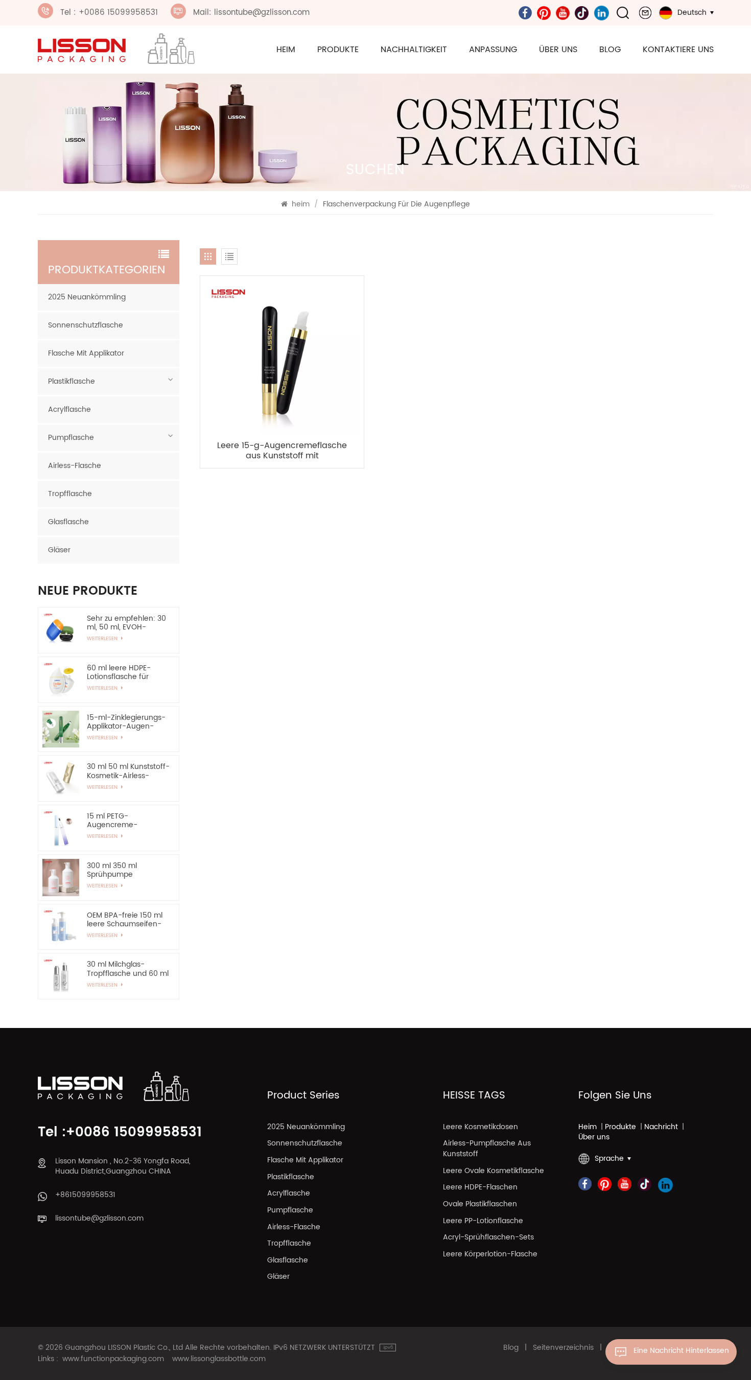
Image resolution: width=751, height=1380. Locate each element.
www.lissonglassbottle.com (219, 1359)
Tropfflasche (70, 494)
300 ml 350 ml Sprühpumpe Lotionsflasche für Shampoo (118, 870)
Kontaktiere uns (678, 49)
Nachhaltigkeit (414, 49)
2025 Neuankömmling (87, 297)
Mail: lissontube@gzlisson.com (251, 12)
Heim (587, 1127)
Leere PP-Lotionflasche (483, 1221)
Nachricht (661, 1127)
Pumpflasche (71, 437)
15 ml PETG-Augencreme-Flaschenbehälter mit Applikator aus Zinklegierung (124, 820)
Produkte (338, 49)
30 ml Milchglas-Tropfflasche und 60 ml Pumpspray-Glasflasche (128, 968)
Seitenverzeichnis (563, 1347)
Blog (610, 49)
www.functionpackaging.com (113, 1359)
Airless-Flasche (74, 466)
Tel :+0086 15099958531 (120, 1133)
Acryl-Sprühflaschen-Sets (488, 1237)
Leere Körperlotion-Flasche (490, 1254)
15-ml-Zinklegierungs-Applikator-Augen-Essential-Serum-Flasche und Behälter (126, 722)
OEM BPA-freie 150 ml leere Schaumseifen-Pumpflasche (124, 919)
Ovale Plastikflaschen (480, 1204)
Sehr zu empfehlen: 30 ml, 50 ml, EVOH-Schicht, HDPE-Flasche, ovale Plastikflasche (126, 622)
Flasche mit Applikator (86, 353)
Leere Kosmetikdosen (480, 1127)
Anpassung (493, 49)
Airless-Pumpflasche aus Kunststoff (487, 1149)
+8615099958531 (85, 1195)
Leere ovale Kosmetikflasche (493, 1171)
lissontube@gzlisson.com (99, 1218)
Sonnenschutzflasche (85, 325)
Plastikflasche (71, 381)
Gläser (59, 550)
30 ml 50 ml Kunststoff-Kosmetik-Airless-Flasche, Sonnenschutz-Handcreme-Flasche (128, 771)
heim (285, 49)
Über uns (558, 49)
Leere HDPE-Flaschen (480, 1187)
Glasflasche (68, 522)
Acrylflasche (69, 409)
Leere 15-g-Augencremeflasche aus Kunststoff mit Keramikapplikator (282, 450)
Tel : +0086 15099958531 (109, 12)
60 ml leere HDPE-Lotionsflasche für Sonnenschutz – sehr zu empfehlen (124, 672)
